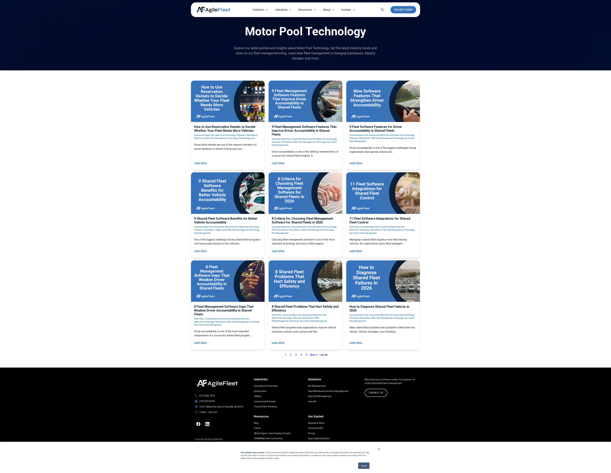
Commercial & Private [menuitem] (265, 401)
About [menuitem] (326, 9)
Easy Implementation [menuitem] (318, 438)
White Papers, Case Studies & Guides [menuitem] (272, 433)
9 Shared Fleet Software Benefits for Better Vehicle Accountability (225, 220)
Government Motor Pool (204, 135)
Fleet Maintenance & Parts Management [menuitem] (328, 391)
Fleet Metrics (252, 135)
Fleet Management (246, 138)
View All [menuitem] (312, 401)
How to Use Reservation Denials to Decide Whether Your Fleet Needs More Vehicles (224, 129)
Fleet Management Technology (224, 138)
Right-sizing (199, 138)
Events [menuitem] (257, 428)
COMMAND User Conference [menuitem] (268, 438)
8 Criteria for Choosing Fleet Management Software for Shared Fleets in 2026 (302, 220)
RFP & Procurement (280, 230)
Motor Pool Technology (226, 135)
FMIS (207, 138)
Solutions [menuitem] (258, 9)
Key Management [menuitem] (317, 386)
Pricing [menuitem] (311, 433)
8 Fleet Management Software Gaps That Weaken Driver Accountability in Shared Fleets (223, 310)
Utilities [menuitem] (257, 396)
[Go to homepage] (217, 383)
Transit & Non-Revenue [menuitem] (265, 406)
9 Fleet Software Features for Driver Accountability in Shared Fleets (375, 129)
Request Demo (403, 9)
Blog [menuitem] (256, 423)
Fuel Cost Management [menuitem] (319, 396)
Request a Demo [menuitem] (316, 423)
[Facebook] (198, 424)
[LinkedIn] (207, 424)
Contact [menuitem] (346, 9)
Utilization (240, 135)
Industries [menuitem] (281, 9)
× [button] (379, 448)
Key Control (332, 142)
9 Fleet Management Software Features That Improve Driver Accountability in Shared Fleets (304, 130)
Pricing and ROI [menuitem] (315, 428)
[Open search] (382, 9)
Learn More (200, 163)
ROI (314, 139)
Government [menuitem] (260, 391)
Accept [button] (364, 465)
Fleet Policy (354, 227)
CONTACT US (376, 392)
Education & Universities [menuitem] (266, 386)
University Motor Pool (281, 139)
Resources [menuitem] (305, 9)
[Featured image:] (228, 121)
